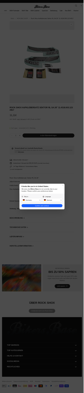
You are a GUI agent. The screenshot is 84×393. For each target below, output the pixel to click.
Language (47, 196)
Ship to (25, 196)
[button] (31, 200)
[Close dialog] (62, 185)
